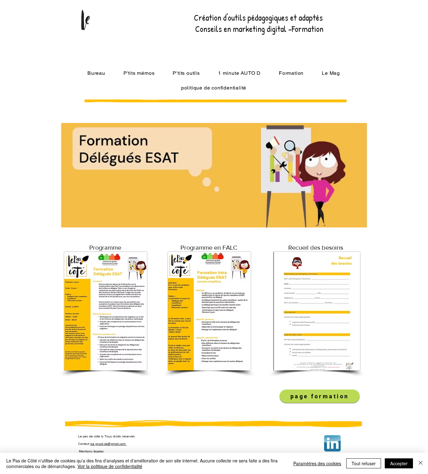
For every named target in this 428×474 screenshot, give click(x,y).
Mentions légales (91, 451)
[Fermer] (420, 463)
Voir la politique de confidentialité (109, 466)
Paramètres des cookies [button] (317, 463)
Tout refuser (364, 463)
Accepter (399, 463)
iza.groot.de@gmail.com (108, 444)
